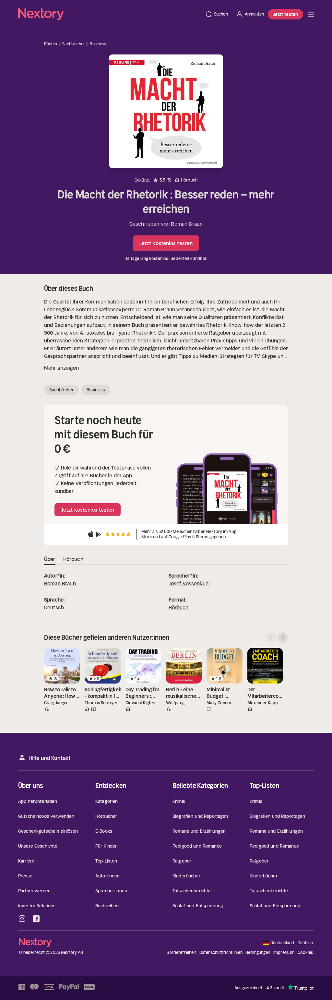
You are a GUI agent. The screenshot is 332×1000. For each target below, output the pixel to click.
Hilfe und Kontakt (50, 758)
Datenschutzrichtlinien (221, 952)
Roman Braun (187, 223)
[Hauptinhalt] (311, 14)
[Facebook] (36, 919)
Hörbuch (179, 607)
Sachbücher (73, 44)
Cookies (305, 952)
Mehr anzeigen (61, 367)
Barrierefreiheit (181, 952)
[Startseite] (109, 14)
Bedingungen (257, 952)
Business (97, 44)
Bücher (51, 44)
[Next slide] (283, 637)
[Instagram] (22, 919)
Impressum (283, 952)
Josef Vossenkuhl (189, 583)
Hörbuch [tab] (73, 559)
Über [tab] (49, 559)
